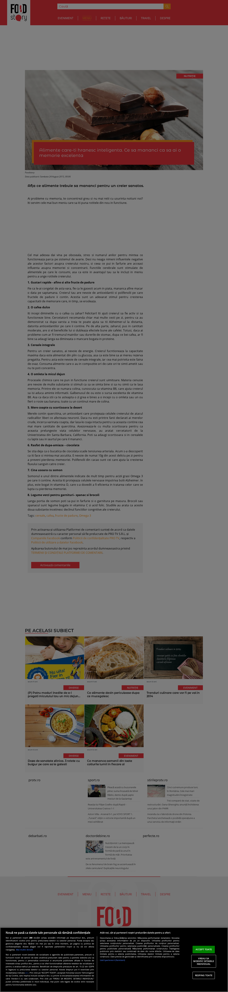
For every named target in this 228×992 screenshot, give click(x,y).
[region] (114, 959)
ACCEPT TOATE (204, 949)
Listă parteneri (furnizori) (112, 960)
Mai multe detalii (24, 949)
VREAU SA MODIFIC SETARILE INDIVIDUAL (203, 961)
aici (26, 972)
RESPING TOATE (204, 975)
